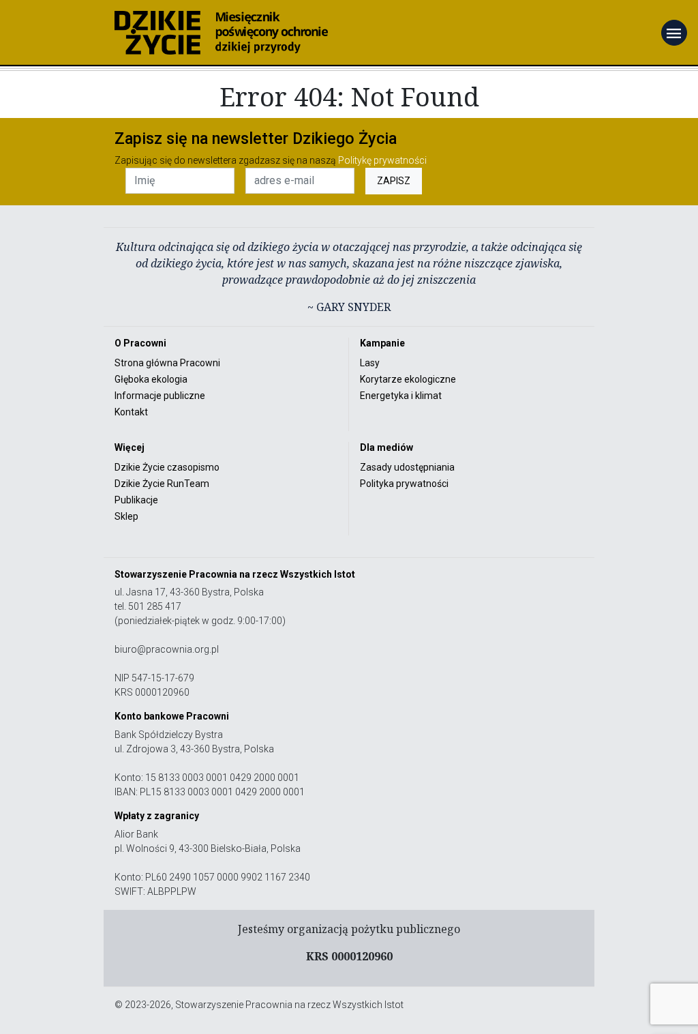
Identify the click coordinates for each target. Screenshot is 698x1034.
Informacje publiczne (160, 395)
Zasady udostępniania (407, 467)
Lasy (370, 362)
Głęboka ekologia (151, 379)
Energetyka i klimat (401, 395)
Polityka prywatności (404, 483)
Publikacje (136, 499)
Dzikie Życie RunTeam (162, 483)
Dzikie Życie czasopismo (167, 467)
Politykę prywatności (382, 160)
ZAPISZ (393, 180)
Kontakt (131, 412)
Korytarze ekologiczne (408, 379)
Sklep (126, 516)
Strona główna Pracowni (167, 362)
